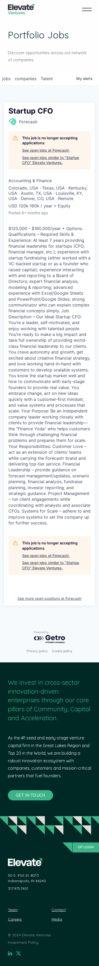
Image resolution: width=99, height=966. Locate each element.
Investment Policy (23, 942)
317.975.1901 (18, 888)
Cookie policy (62, 651)
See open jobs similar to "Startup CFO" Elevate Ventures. (50, 160)
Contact (58, 909)
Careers (15, 919)
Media (56, 919)
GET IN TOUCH (30, 795)
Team (13, 909)
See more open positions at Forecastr (49, 598)
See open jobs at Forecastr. (46, 150)
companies (25, 78)
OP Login (86, 847)
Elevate (21, 9)
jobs (6, 78)
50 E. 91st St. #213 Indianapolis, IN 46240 (27, 878)
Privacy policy (37, 651)
